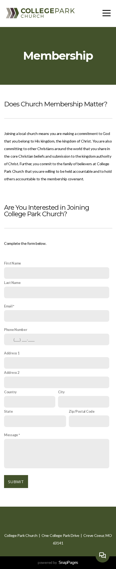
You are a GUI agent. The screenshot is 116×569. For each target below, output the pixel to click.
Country (10, 392)
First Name (12, 263)
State (8, 411)
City (61, 392)
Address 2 (11, 373)
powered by (58, 562)
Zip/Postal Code (82, 411)
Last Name (12, 283)
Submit (16, 481)
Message (11, 435)
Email (8, 306)
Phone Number (15, 330)
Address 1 (11, 353)
